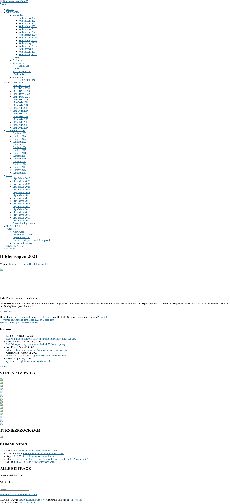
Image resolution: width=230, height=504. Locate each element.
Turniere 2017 (19, 155)
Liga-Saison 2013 (21, 212)
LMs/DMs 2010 (20, 127)
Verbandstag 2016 (28, 46)
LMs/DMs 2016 (20, 110)
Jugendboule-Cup (21, 237)
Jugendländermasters (23, 243)
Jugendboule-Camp (22, 234)
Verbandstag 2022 (28, 29)
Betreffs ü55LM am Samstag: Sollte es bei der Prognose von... (37, 355)
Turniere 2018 (19, 153)
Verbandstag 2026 (28, 18)
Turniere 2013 (19, 167)
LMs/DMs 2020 (20, 99)
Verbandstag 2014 (28, 51)
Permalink (102, 317)
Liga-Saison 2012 (21, 215)
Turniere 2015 (19, 161)
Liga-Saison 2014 (21, 209)
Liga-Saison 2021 (21, 192)
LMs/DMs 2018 (20, 105)
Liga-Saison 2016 (21, 203)
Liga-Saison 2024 (21, 184)
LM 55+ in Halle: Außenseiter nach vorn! (36, 450)
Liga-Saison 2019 (21, 195)
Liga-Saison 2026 (21, 178)
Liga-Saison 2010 (21, 220)
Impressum (18, 77)
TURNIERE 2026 (15, 130)
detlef (45, 264)
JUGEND (11, 229)
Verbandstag (19, 15)
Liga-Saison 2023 (21, 186)
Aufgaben (17, 60)
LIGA (9, 175)
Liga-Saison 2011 (21, 217)
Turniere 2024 (19, 136)
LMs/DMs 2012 (20, 122)
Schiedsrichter (19, 63)
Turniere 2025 (19, 133)
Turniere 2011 (19, 172)
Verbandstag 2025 (28, 20)
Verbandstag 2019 (28, 37)
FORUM (10, 248)
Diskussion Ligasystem (24, 223)
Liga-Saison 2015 (21, 206)
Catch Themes (30, 502)
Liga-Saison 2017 (21, 200)
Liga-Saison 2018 (21, 198)
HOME (10, 9)
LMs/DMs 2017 (20, 108)
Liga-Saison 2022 (21, 189)
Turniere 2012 (19, 170)
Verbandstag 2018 (28, 40)
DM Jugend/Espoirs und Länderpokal (31, 240)
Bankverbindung (27, 79)
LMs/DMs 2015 (20, 113)
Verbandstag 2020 (28, 34)
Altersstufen (18, 231)
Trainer (16, 68)
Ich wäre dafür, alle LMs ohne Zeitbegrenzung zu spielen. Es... (37, 350)
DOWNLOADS (14, 245)
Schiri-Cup (24, 65)
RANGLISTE (13, 226)
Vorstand (17, 57)
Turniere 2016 (19, 158)
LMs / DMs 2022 (21, 94)
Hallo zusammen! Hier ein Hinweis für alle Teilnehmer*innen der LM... (41, 338)
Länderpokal (19, 74)
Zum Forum (6, 366)
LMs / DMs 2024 (21, 88)
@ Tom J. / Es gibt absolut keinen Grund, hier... (29, 361)
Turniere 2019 (19, 150)
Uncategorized (45, 317)
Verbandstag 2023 (28, 26)
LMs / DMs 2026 (14, 82)
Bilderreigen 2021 (9, 311)
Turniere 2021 (19, 144)
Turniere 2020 (19, 147)
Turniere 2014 (19, 164)
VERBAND (12, 12)
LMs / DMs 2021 (21, 96)
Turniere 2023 (19, 139)
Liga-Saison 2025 (21, 181)
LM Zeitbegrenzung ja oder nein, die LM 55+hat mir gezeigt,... (37, 344)
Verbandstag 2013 (28, 54)
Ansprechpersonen (22, 71)
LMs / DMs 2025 (21, 85)
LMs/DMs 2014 (20, 116)
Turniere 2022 (19, 141)
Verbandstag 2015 (28, 49)
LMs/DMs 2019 (20, 102)
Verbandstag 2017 (28, 43)
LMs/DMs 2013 (20, 119)
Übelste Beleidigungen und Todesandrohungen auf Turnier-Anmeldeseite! (51, 459)
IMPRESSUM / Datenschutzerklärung (19, 494)
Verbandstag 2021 (28, 32)
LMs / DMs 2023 (21, 91)
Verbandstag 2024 (28, 23)
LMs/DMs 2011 (20, 124)
